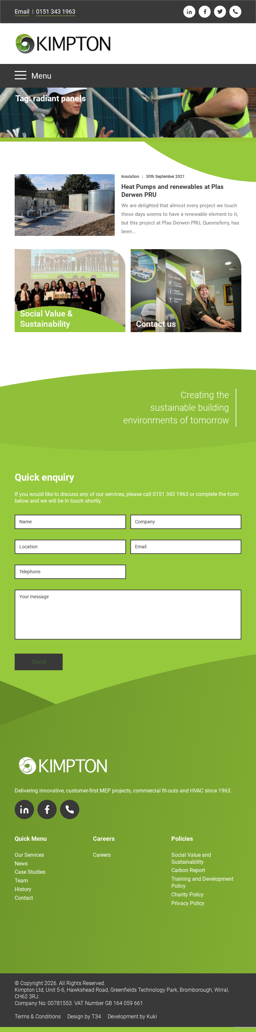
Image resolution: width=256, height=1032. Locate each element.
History (23, 889)
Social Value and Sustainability (191, 858)
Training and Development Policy (202, 882)
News (21, 863)
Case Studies (30, 872)
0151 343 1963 (55, 11)
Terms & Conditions (38, 1016)
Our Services (29, 855)
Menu (41, 76)
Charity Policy (187, 894)
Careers (102, 855)
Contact (24, 898)
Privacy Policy (187, 903)
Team (21, 880)
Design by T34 (84, 1016)
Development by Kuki (132, 1016)
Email (22, 11)
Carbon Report (188, 870)
